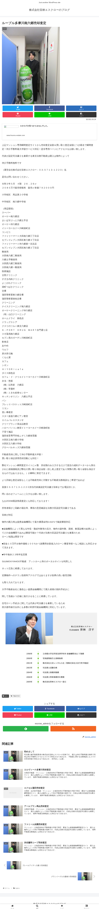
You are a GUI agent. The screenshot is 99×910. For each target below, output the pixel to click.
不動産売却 (16, 696)
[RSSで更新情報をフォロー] (73, 728)
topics (6, 696)
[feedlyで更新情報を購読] (26, 728)
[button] (91, 476)
